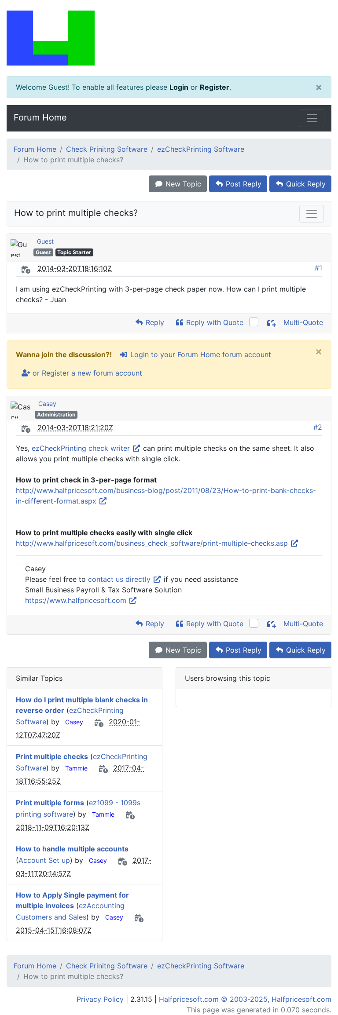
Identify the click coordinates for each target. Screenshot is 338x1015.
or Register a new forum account (86, 373)
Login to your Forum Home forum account (199, 354)
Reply (153, 322)
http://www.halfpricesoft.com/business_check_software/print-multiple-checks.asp (153, 543)
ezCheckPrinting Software (200, 149)
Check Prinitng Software (106, 149)
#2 (317, 427)
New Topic (182, 183)
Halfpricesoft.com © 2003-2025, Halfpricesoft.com (245, 999)
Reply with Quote (213, 322)
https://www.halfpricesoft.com (77, 600)
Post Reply (242, 183)
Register (214, 87)
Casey (47, 403)
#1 (318, 267)
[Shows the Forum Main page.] (169, 38)
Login (178, 87)
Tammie (76, 768)
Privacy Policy (100, 999)
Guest (45, 241)
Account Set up (44, 860)
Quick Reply (305, 183)
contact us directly (120, 579)
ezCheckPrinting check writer (82, 448)
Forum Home (40, 117)
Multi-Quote (302, 322)
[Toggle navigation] (312, 118)
